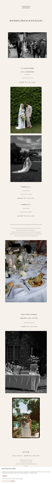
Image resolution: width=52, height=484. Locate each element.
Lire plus (21, 478)
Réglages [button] (5, 475)
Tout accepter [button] (6, 481)
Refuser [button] (12, 481)
